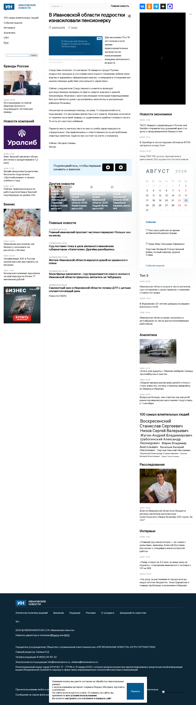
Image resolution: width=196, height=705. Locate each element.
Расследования (152, 464)
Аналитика (9, 32)
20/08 (142, 298)
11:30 (11, 270)
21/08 (6, 154)
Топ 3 (144, 275)
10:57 (148, 298)
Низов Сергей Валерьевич (164, 430)
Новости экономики (156, 114)
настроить (71, 698)
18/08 (142, 368)
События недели (13, 22)
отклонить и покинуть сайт (96, 698)
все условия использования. (81, 695)
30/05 (142, 574)
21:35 (11, 154)
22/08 (6, 100)
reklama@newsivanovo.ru (84, 661)
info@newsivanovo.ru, (59, 661)
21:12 (148, 557)
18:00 (148, 394)
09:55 (148, 151)
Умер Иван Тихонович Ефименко (166, 243)
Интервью (9, 27)
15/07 (6, 270)
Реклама (91, 612)
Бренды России (16, 66)
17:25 (11, 168)
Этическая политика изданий (31, 612)
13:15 (11, 186)
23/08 (142, 120)
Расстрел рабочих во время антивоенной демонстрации (163, 231)
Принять (135, 691)
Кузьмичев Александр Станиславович (159, 453)
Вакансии (58, 612)
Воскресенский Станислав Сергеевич (161, 423)
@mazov (54, 635)
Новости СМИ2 (58, 295)
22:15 (148, 368)
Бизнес (9, 204)
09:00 (12, 100)
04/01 (142, 508)
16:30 (148, 380)
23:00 (148, 281)
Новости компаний (19, 121)
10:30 (147, 312)
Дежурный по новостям (133, 612)
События (150, 221)
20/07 (142, 557)
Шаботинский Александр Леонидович (160, 441)
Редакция (74, 612)
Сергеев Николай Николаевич (173, 450)
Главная (56, 6)
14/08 (142, 394)
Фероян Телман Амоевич (170, 456)
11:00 (148, 537)
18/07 (6, 256)
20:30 (12, 241)
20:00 (12, 256)
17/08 (142, 312)
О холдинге (107, 612)
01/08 (142, 537)
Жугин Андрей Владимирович (166, 435)
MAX (67, 635)
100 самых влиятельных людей (21, 17)
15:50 (148, 508)
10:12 (148, 137)
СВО (6, 37)
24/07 (6, 241)
